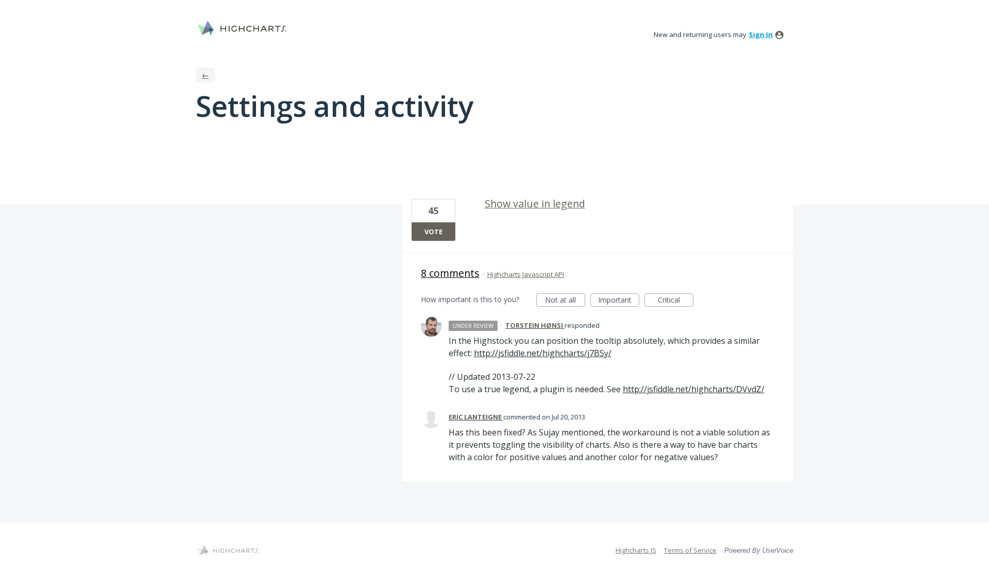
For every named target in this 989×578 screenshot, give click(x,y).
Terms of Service (690, 550)
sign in (761, 34)
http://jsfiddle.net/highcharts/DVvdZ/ (693, 389)
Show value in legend (535, 204)
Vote (433, 231)
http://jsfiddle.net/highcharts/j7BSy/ (542, 353)
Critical (675, 301)
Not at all (565, 301)
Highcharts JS (636, 550)
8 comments (450, 273)
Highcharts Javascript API (525, 274)
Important (618, 301)
